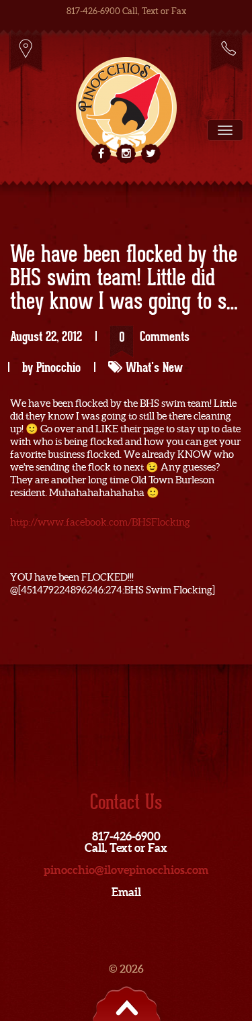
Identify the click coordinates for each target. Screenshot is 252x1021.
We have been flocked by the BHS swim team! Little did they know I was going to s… (124, 278)
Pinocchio (58, 367)
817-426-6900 (226, 51)
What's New (154, 367)
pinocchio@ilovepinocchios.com (126, 869)
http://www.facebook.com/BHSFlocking (100, 522)
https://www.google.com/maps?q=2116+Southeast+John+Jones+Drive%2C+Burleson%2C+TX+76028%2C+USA (26, 51)
